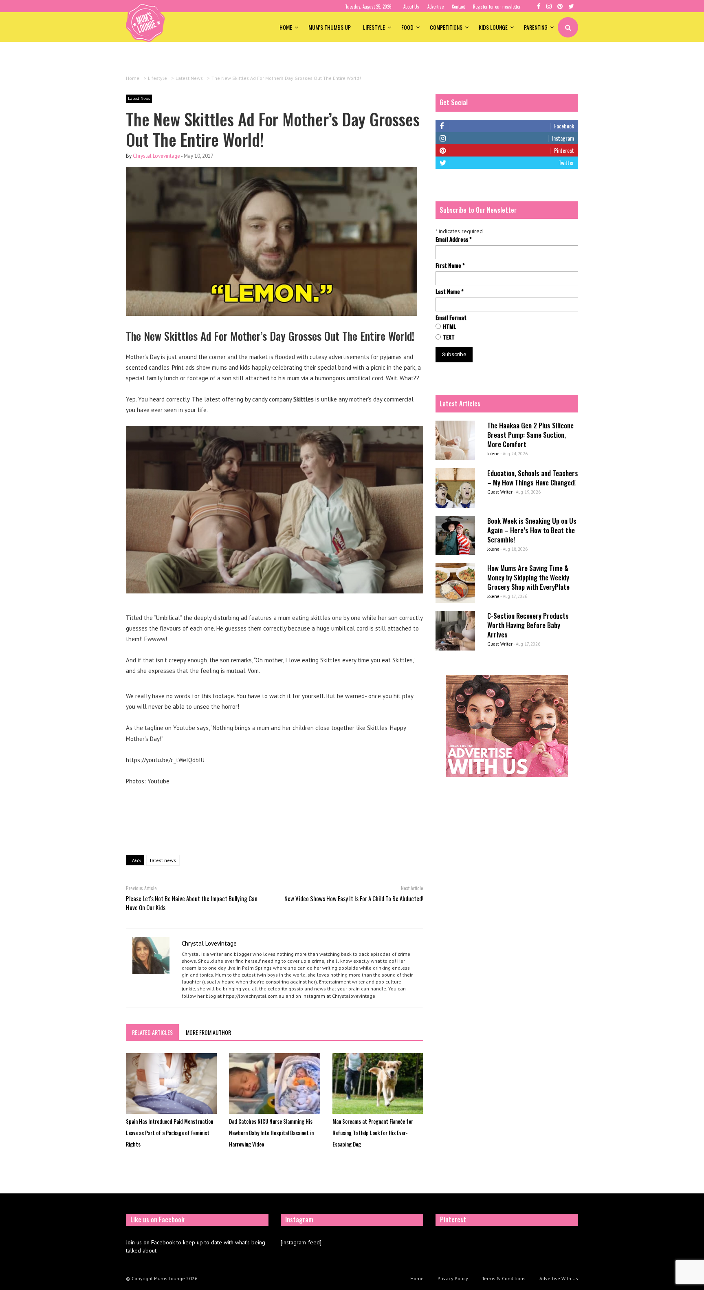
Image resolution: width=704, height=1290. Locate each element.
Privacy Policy (453, 1278)
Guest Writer (500, 492)
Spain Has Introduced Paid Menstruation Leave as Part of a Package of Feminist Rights (169, 1132)
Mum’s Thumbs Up (329, 27)
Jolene (493, 453)
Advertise (435, 6)
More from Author (208, 1032)
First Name (450, 265)
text (449, 337)
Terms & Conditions (504, 1278)
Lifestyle (374, 27)
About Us (411, 6)
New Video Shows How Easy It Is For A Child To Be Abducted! (353, 898)
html (449, 326)
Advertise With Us (558, 1278)
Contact (458, 6)
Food (407, 27)
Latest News (139, 98)
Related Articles (152, 1032)
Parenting (536, 27)
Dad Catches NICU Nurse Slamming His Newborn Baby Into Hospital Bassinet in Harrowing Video (271, 1132)
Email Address (454, 239)
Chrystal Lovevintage (156, 155)
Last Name (450, 291)
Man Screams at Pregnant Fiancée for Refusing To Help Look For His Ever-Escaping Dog (372, 1132)
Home (285, 27)
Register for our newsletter (497, 6)
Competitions (446, 27)
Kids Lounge (493, 27)
